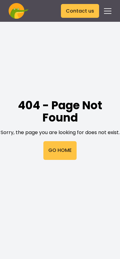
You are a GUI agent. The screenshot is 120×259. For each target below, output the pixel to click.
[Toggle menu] (107, 11)
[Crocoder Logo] (18, 11)
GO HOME (60, 150)
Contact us (80, 10)
